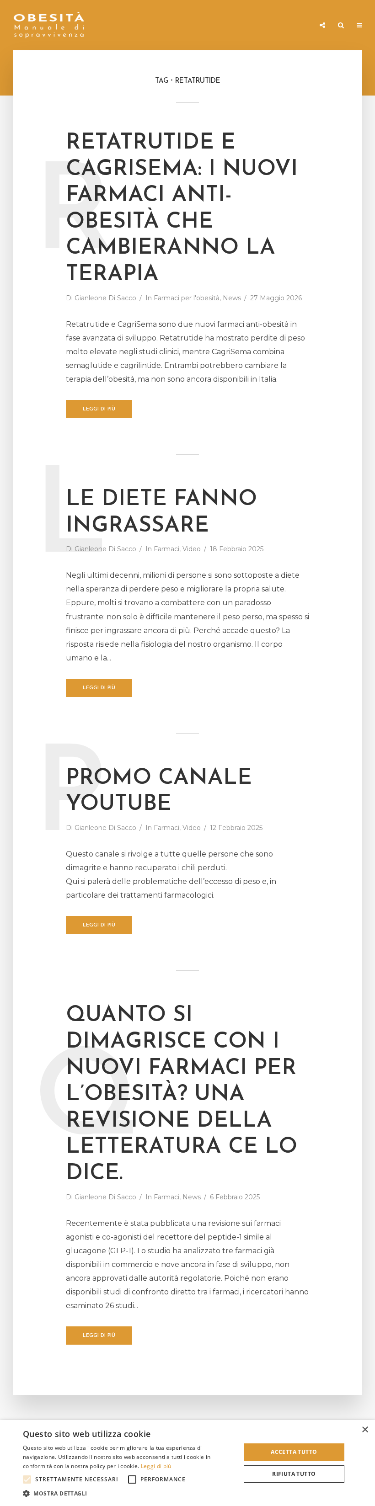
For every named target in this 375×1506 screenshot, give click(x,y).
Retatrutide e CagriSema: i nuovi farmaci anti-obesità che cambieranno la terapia (182, 209)
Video (329, 150)
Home (329, 10)
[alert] (187, 1463)
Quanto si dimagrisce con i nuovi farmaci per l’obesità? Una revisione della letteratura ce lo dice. (181, 1095)
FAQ (326, 131)
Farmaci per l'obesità (187, 298)
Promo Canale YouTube (159, 791)
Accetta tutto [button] (294, 1452)
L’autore (334, 169)
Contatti (334, 188)
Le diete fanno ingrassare (161, 513)
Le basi (331, 48)
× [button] (364, 1429)
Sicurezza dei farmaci (339, 89)
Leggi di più (99, 409)
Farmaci (333, 67)
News (329, 112)
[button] (27, 1479)
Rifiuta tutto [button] (294, 1474)
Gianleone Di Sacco (105, 298)
